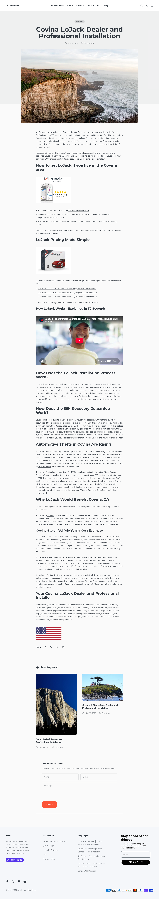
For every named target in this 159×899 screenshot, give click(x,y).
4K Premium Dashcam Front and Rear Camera (91, 857)
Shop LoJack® (57, 5)
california (79, 22)
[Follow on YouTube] (25, 881)
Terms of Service (103, 768)
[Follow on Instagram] (19, 881)
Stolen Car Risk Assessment (55, 841)
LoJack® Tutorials (50, 850)
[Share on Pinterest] (57, 647)
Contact (91, 5)
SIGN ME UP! (136, 862)
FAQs (45, 854)
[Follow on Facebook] (7, 881)
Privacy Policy (87, 768)
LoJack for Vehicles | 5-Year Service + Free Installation (90, 850)
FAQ (99, 5)
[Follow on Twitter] (13, 881)
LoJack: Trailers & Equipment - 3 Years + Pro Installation (91, 865)
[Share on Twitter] (51, 647)
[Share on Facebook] (45, 647)
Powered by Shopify (29, 890)
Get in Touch (48, 846)
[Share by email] (63, 647)
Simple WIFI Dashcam (87, 871)
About (70, 5)
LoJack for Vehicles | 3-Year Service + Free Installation (90, 843)
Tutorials (80, 5)
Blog (106, 5)
